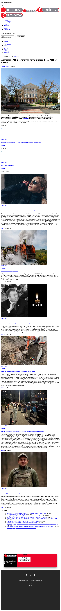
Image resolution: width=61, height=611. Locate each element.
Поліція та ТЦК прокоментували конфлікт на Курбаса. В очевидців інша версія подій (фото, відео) (22, 431)
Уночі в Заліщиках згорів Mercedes (7, 165)
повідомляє (25, 118)
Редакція (7, 66)
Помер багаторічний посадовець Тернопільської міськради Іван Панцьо (16, 323)
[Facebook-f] (26, 575)
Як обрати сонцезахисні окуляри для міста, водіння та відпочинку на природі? (18, 210)
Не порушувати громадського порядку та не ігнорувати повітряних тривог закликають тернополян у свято (21, 142)
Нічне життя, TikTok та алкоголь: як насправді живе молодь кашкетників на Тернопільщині (30, 526)
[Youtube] (30, 575)
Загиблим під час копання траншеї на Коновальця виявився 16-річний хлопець (18, 371)
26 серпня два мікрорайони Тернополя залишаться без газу (21, 528)
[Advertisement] (30, 596)
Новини (3, 66)
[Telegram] (34, 575)
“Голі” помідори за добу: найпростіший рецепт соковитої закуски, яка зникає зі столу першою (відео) (32, 524)
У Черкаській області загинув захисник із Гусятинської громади (15, 493)
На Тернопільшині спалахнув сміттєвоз (9, 271)
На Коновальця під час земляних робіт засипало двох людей (22, 522)
